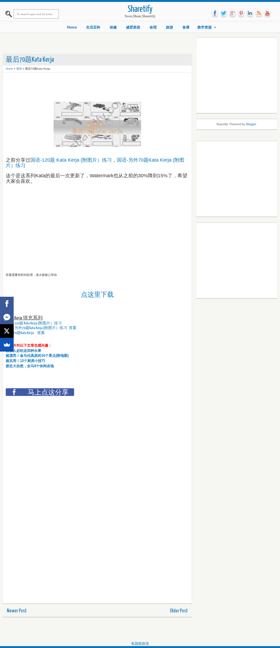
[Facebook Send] (7, 317)
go (232, 13)
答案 (73, 328)
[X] (7, 331)
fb (215, 13)
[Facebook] (7, 303)
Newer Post (17, 610)
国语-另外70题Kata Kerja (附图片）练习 (36, 328)
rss (258, 13)
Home (72, 27)
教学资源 (204, 27)
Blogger (251, 124)
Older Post (179, 610)
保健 (113, 27)
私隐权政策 (140, 643)
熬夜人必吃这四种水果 (23, 351)
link (250, 13)
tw (223, 13)
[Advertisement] (105, 87)
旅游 (169, 27)
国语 (19, 68)
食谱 (185, 27)
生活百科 (93, 27)
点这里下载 (97, 294)
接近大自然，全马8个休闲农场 (30, 366)
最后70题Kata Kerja (20, 333)
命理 (153, 27)
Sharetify (140, 9)
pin (241, 13)
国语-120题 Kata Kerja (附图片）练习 (71, 160)
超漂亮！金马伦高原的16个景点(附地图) (37, 355)
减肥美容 (133, 27)
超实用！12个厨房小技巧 (25, 361)
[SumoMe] (7, 345)
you (267, 13)
